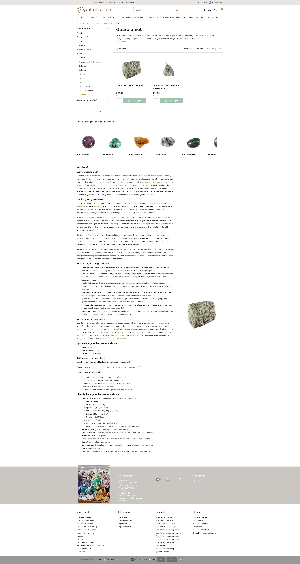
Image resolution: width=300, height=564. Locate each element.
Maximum (103, 111)
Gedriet (82, 78)
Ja (161, 560)
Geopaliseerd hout (86, 91)
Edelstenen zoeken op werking (168, 533)
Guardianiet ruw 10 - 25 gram (130, 85)
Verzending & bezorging (87, 527)
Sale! (217, 17)
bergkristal (94, 314)
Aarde (91, 353)
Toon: (186, 49)
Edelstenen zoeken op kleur (167, 536)
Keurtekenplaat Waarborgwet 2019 (91, 545)
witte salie (110, 332)
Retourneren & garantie (86, 530)
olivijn (92, 185)
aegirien (145, 182)
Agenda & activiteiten (85, 520)
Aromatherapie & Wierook (132, 17)
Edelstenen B (82, 37)
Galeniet (82, 70)
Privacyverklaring (84, 549)
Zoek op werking (167, 17)
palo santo (121, 332)
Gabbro (82, 58)
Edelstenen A (82, 33)
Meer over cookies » (187, 560)
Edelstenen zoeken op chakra (168, 539)
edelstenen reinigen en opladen (113, 338)
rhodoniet (146, 311)
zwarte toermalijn (103, 311)
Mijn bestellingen (125, 520)
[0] (220, 10)
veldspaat (110, 185)
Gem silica (83, 82)
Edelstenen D (82, 45)
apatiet (160, 182)
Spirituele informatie (164, 517)
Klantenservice (201, 3)
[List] (181, 49)
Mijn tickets (123, 524)
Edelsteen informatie (164, 520)
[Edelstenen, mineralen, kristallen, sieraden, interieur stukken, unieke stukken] (94, 10)
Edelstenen (81, 17)
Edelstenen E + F (84, 49)
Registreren (123, 517)
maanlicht (119, 335)
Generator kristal (85, 87)
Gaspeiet (82, 74)
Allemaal (91, 347)
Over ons (80, 539)
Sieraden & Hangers (96, 17)
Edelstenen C (82, 41)
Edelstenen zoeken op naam (168, 530)
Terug (81, 23)
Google (220, 3)
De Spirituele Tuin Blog (165, 527)
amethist (80, 335)
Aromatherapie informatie (166, 524)
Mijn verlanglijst (124, 527)
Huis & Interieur (113, 17)
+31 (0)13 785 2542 (204, 530)
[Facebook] (194, 481)
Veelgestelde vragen (85, 533)
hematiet (154, 332)
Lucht (99, 353)
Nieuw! (210, 17)
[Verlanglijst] (215, 10)
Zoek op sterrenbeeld (185, 17)
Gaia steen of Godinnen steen (91, 62)
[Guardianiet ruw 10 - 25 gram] (131, 69)
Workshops (200, 17)
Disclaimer (81, 552)
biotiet (79, 185)
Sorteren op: (201, 49)
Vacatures (81, 536)
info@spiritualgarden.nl (209, 533)
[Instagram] (198, 481)
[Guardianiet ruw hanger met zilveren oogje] (168, 69)
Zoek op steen (152, 17)
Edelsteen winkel (84, 517)
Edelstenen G (107, 23)
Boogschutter (99, 350)
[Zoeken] (177, 10)
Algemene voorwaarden (87, 542)
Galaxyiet (82, 66)
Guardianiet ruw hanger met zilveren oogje (166, 86)
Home (87, 23)
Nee (171, 560)
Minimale (82, 111)
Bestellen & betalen (85, 524)
